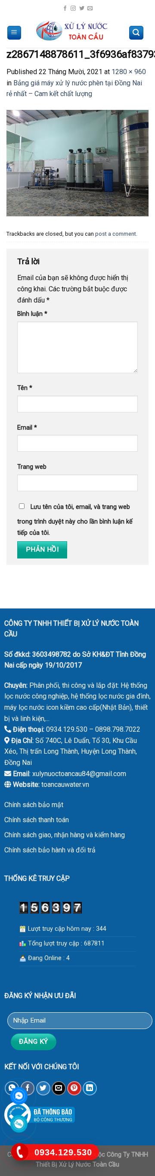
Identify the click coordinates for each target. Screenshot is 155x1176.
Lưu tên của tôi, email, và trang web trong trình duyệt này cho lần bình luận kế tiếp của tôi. (75, 520)
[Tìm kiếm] (136, 33)
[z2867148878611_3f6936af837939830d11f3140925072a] (77, 163)
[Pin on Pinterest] (74, 1088)
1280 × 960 (129, 72)
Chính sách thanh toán (36, 820)
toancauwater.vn (65, 784)
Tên (24, 388)
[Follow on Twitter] (81, 9)
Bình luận (32, 314)
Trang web (31, 467)
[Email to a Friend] (59, 1088)
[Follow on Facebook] (65, 9)
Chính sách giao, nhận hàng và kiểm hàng (64, 835)
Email (27, 427)
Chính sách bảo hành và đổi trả (50, 850)
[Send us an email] (90, 9)
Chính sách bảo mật (33, 805)
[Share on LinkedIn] (90, 1088)
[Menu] (14, 33)
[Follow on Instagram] (73, 9)
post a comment (115, 234)
